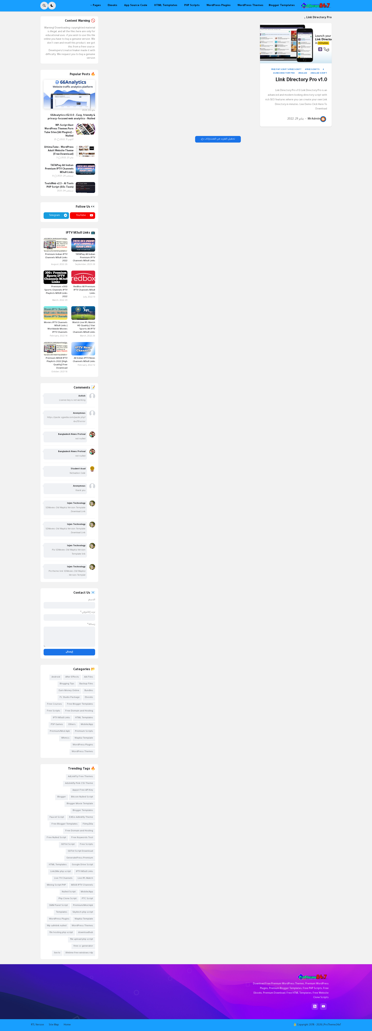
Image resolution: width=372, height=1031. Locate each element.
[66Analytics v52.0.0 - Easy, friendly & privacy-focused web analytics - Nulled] (69, 94)
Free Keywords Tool (82, 838)
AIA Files (88, 677)
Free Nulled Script (56, 838)
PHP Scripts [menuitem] (192, 5)
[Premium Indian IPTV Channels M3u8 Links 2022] (55, 244)
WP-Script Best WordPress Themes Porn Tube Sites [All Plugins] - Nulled (58, 131)
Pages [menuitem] (97, 5)
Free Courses (54, 704)
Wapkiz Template (84, 738)
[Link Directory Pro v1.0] (296, 43)
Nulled (303, 73)
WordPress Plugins (83, 745)
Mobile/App (87, 724)
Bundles (88, 691)
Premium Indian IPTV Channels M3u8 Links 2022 (56, 257)
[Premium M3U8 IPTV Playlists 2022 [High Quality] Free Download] (55, 348)
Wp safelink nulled (56, 926)
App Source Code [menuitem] (135, 5)
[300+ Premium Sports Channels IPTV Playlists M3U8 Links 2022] (55, 277)
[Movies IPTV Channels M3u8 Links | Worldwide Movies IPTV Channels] (55, 313)
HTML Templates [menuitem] (165, 5)
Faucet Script (57, 817)
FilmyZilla (88, 824)
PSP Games (57, 724)
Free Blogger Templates (80, 704)
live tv (57, 953)
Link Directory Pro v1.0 (301, 80)
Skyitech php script (82, 912)
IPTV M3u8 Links (61, 718)
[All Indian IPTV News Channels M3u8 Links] (83, 348)
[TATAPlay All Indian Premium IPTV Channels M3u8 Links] (85, 169)
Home (67, 1025)
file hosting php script (61, 932)
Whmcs (65, 738)
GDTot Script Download (80, 851)
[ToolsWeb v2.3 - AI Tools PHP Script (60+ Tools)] (85, 187)
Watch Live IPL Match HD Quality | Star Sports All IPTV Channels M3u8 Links (83, 328)
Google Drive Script (82, 865)
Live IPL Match (85, 878)
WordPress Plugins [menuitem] (219, 5)
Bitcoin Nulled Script (82, 797)
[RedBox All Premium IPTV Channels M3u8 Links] (83, 277)
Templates (61, 912)
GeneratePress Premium (79, 858)
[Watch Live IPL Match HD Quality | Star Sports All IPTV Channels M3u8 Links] (83, 313)
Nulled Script (319, 73)
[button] (52, 5)
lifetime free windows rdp (79, 953)
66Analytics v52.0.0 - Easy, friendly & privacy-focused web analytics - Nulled (71, 117)
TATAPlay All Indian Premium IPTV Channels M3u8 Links (59, 169)
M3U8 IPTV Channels (82, 885)
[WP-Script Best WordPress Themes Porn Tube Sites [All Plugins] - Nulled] (85, 129)
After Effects (72, 677)
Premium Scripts (84, 731)
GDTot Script (68, 844)
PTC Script (87, 899)
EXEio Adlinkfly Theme (81, 817)
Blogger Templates (83, 810)
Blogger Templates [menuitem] (282, 5)
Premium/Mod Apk (60, 731)
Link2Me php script (60, 871)
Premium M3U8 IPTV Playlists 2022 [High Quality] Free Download (56, 363)
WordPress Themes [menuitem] (250, 5)
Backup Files (86, 684)
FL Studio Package (70, 697)
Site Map (54, 1025)
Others (72, 724)
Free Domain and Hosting (79, 711)
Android (56, 677)
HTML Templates (84, 718)
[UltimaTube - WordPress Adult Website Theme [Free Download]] (85, 151)
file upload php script (81, 939)
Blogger (61, 797)
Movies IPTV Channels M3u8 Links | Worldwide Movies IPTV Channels (55, 328)
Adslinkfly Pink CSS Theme (79, 783)
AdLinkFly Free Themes (80, 777)
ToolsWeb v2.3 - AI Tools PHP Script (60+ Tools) (59, 185)
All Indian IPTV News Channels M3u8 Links (84, 360)
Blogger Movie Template (80, 804)
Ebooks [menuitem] (112, 5)
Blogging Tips (67, 684)
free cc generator (83, 946)
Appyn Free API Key (82, 790)
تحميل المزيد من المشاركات (219, 139)
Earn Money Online (69, 691)
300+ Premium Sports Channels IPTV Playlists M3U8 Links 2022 (55, 292)
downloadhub (85, 932)
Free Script (295, 70)
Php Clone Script (68, 899)
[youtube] (323, 1006)
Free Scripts (313, 70)
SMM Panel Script (58, 905)
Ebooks (89, 697)
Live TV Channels (63, 878)
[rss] (315, 1006)
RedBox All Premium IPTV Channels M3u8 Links (84, 290)
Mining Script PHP (56, 885)
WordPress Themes (82, 752)
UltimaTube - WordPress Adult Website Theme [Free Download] (58, 151)
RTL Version (37, 1025)
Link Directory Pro (285, 73)
